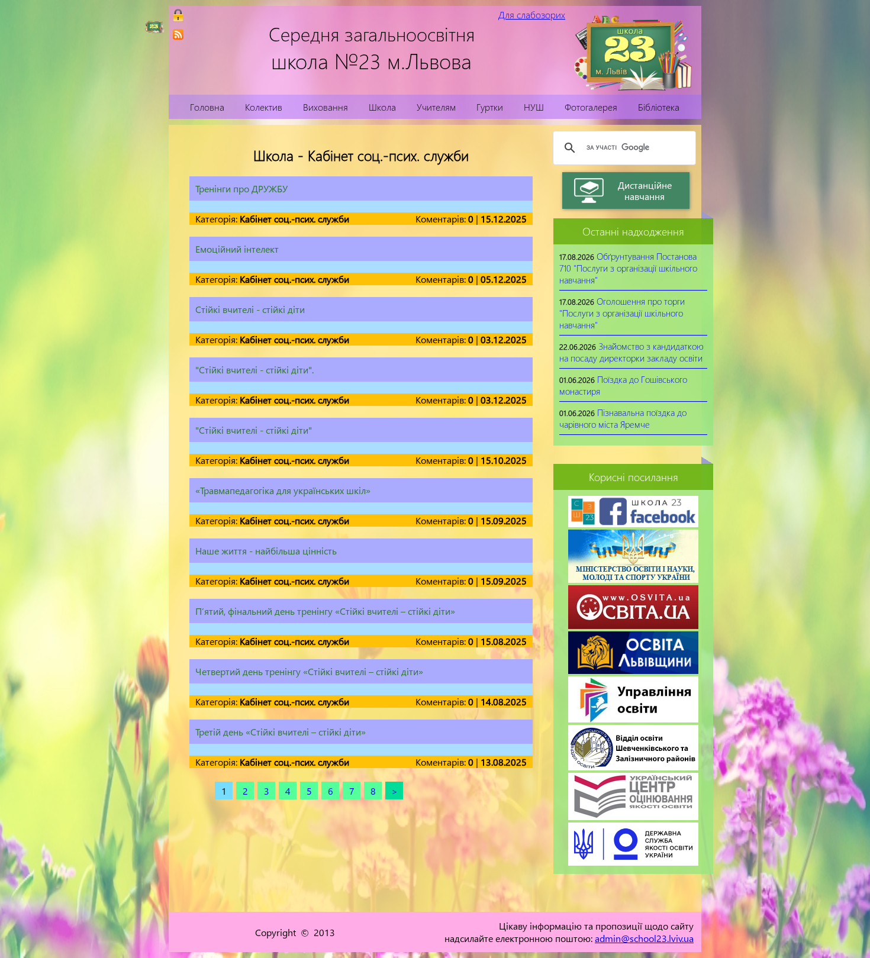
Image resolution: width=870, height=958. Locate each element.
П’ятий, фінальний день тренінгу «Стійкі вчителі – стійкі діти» (325, 611)
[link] (178, 34)
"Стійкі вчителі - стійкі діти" (253, 430)
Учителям (436, 107)
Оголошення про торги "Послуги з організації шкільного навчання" (622, 313)
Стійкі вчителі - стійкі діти (250, 309)
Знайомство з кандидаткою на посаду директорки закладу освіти (631, 352)
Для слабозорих (531, 14)
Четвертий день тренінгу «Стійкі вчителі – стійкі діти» (309, 671)
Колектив (263, 107)
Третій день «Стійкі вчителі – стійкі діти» (280, 731)
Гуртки (489, 107)
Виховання (325, 107)
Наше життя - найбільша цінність (266, 550)
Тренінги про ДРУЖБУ (241, 188)
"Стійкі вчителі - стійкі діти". (254, 369)
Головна (207, 107)
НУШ (534, 107)
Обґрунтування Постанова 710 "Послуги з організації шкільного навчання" (628, 268)
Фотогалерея (591, 107)
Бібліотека (658, 107)
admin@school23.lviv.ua (644, 938)
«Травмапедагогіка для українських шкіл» (282, 490)
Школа (382, 107)
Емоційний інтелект (237, 249)
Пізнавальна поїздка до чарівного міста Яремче (623, 418)
